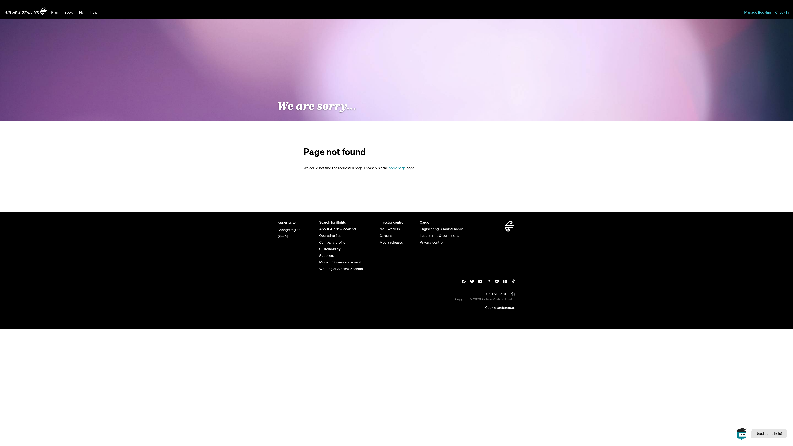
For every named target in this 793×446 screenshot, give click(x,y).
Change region (289, 230)
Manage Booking (757, 12)
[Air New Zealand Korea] (25, 11)
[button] (761, 433)
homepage (397, 168)
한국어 (283, 236)
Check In (782, 12)
